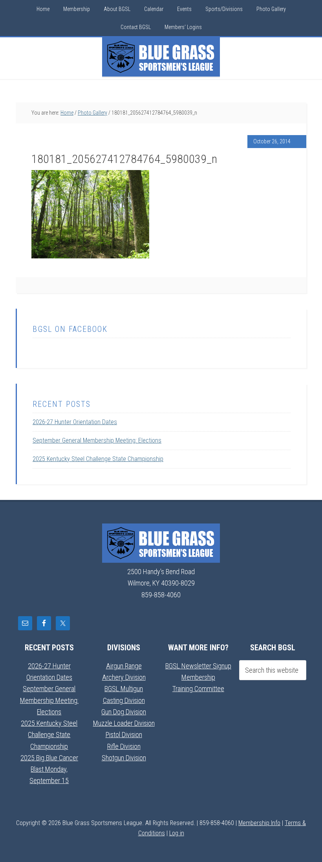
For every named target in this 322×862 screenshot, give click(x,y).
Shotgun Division (124, 758)
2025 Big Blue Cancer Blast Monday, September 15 (49, 769)
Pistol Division (124, 734)
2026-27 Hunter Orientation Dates (75, 422)
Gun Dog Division (123, 712)
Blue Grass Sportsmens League (161, 57)
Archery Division (124, 677)
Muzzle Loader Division (124, 723)
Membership (198, 677)
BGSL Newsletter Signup (198, 666)
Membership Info (259, 823)
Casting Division (124, 700)
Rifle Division (124, 746)
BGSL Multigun (123, 688)
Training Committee (198, 688)
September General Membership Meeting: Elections (97, 440)
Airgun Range (124, 666)
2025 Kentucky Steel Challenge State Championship (98, 459)
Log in (176, 833)
